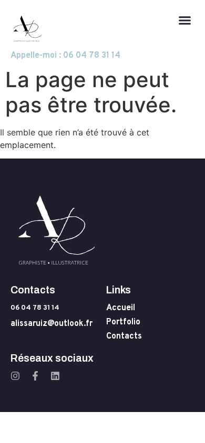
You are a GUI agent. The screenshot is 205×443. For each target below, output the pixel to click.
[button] (185, 20)
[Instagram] (15, 376)
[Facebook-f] (35, 376)
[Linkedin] (55, 376)
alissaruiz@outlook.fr (52, 324)
